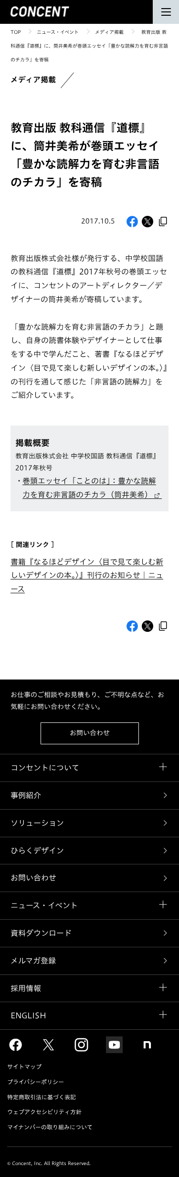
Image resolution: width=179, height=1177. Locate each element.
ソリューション (37, 823)
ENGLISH (28, 1015)
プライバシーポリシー (35, 1082)
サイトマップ (24, 1066)
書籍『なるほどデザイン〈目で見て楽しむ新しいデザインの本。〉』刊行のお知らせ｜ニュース (87, 575)
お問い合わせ (90, 733)
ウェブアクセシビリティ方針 (44, 1112)
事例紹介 (26, 795)
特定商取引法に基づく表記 (41, 1097)
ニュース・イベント (58, 32)
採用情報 (26, 988)
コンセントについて (45, 767)
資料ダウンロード (41, 933)
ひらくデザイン (37, 850)
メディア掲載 (109, 32)
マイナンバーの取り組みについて (50, 1127)
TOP (16, 32)
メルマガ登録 (33, 960)
